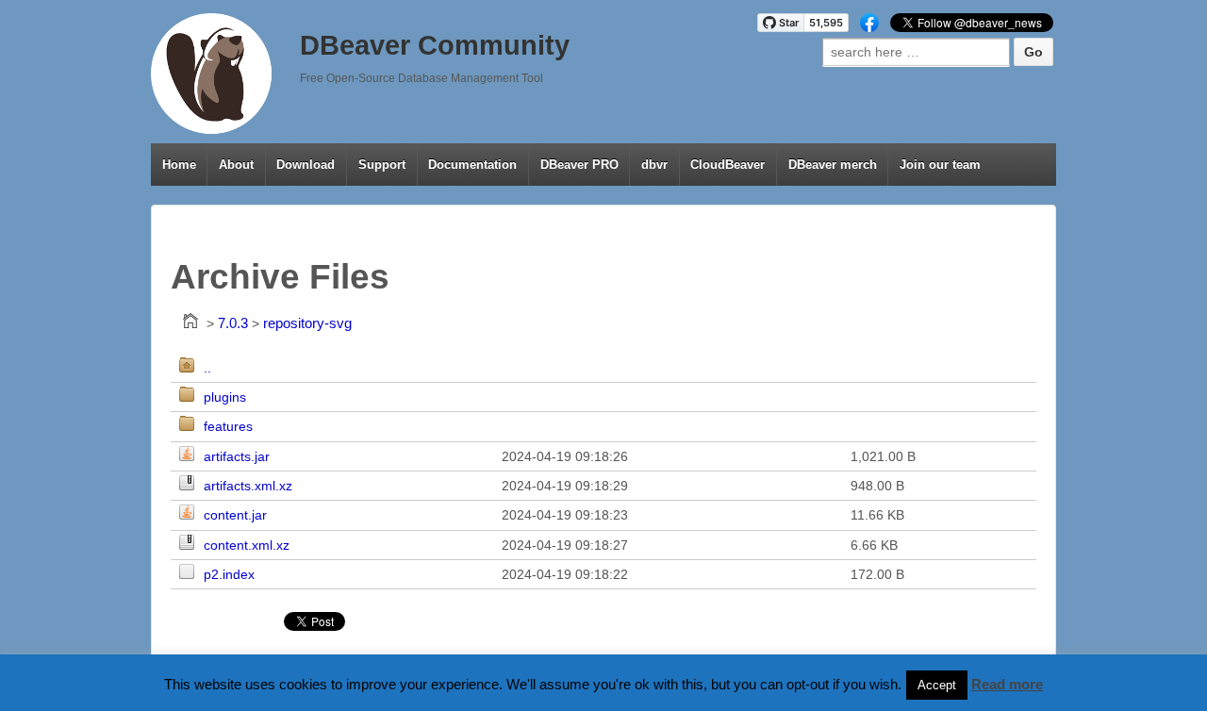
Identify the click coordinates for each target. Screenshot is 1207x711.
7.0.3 (233, 323)
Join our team (940, 164)
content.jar (235, 514)
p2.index (229, 574)
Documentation (472, 164)
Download (305, 164)
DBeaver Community (435, 45)
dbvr (654, 164)
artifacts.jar (237, 456)
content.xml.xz (246, 545)
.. (207, 367)
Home (179, 164)
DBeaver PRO (579, 164)
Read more (1007, 684)
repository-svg (307, 323)
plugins (225, 397)
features (228, 426)
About (236, 164)
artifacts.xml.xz (248, 485)
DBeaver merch (832, 164)
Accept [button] (937, 685)
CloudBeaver (727, 164)
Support (381, 164)
